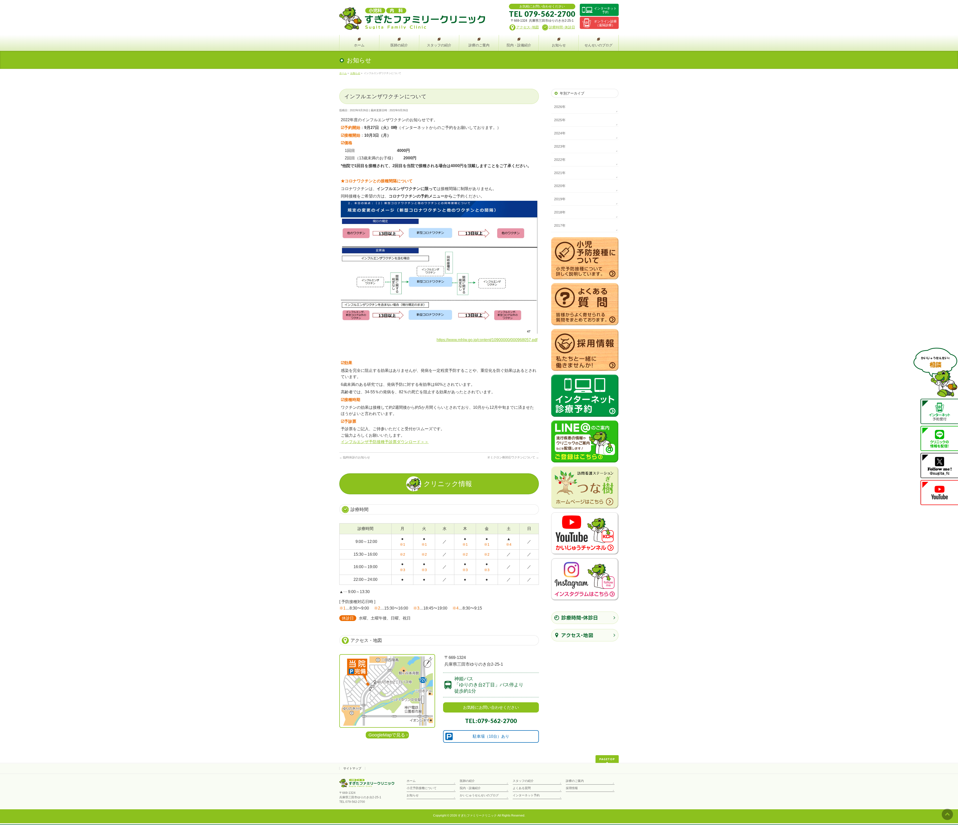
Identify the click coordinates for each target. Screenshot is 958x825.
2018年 (560, 212)
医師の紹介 (467, 781)
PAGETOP (607, 759)
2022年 (560, 160)
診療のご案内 (575, 781)
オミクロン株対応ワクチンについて (513, 457)
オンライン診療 (605, 23)
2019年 (560, 199)
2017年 (560, 225)
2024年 (560, 133)
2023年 (560, 146)
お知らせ (413, 795)
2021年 (560, 173)
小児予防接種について (422, 788)
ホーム (411, 781)
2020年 (560, 186)
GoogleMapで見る (386, 734)
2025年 (560, 120)
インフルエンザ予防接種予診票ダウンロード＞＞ (385, 442)
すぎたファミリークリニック (477, 815)
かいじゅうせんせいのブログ (479, 795)
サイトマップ (352, 768)
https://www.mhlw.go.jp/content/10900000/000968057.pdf (487, 340)
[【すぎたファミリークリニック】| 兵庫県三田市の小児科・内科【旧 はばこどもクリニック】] (412, 24)
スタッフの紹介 (523, 781)
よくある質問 (522, 788)
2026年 (560, 107)
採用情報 (572, 788)
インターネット (605, 10)
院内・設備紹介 (470, 788)
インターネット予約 (526, 795)
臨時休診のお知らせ (354, 457)
